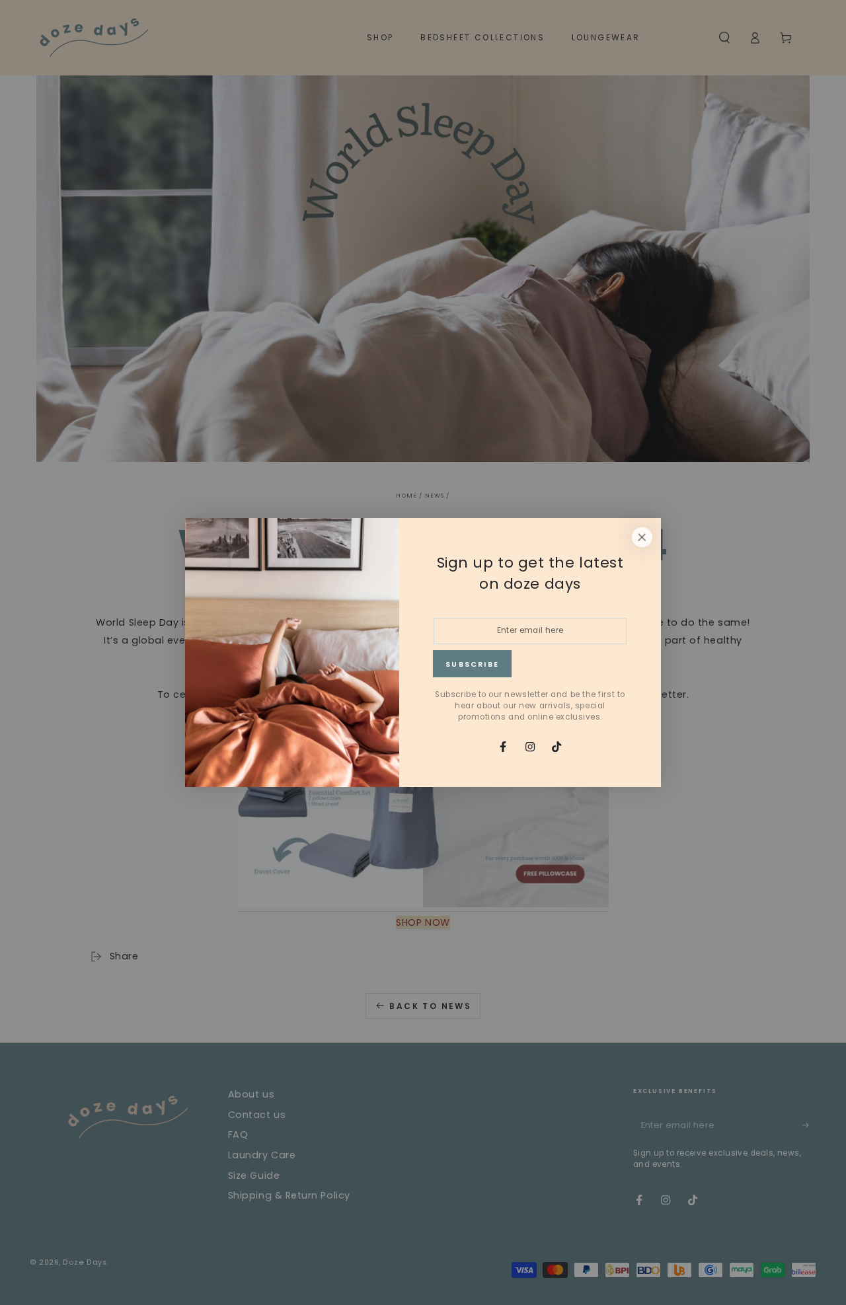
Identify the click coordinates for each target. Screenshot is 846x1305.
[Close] (642, 537)
